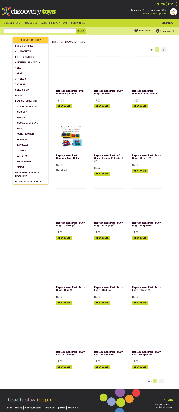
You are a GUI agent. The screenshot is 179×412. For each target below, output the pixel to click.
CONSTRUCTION (25, 134)
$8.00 (97, 167)
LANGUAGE (22, 145)
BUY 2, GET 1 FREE (24, 46)
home (9, 407)
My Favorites (145, 30)
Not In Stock (61, 170)
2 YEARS (19, 73)
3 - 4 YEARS (20, 79)
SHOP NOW (167, 23)
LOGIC (20, 128)
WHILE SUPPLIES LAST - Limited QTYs (27, 174)
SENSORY (22, 112)
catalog (18, 407)
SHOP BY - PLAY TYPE (26, 106)
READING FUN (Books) (26, 101)
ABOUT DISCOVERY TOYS (54, 23)
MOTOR (21, 117)
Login (162, 4)
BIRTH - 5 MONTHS (24, 57)
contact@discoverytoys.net (155, 13)
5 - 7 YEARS (20, 84)
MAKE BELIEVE (24, 161)
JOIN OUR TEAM (12, 23)
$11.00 (60, 100)
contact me (73, 407)
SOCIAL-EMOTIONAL (27, 123)
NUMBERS (22, 139)
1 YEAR (18, 68)
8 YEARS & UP (22, 90)
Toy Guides (31, 23)
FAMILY (18, 95)
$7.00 (97, 100)
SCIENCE (21, 150)
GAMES (21, 167)
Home (55, 42)
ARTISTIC (22, 156)
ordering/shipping (33, 407)
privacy (61, 407)
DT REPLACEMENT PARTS (28, 181)
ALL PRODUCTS (23, 51)
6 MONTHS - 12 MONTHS (27, 62)
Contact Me (78, 23)
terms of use (50, 407)
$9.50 (135, 100)
